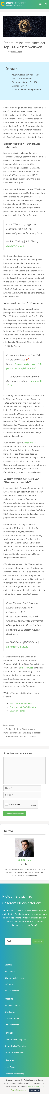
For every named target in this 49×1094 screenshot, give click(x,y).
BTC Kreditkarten (12, 990)
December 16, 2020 (17, 646)
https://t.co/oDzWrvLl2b (28, 364)
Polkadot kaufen (12, 1018)
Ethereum (10, 725)
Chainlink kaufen (12, 1024)
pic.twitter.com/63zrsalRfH (21, 368)
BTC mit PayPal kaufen (14, 978)
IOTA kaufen (10, 1012)
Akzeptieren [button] (35, 1090)
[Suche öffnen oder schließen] (46, 4)
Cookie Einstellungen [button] (18, 1090)
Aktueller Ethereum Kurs (21, 703)
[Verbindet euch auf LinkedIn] (22, 864)
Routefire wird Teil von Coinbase (21, 736)
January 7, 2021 (15, 246)
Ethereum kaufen (18, 710)
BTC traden (9, 984)
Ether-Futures (26, 667)
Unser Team (10, 1067)
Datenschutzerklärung (14, 1073)
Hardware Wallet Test (14, 1052)
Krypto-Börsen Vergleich (15, 1039)
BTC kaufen (10, 971)
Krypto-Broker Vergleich (15, 1046)
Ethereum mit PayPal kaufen (23, 707)
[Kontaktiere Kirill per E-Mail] (26, 864)
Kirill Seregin (16, 51)
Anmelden (38, 941)
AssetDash (28, 442)
